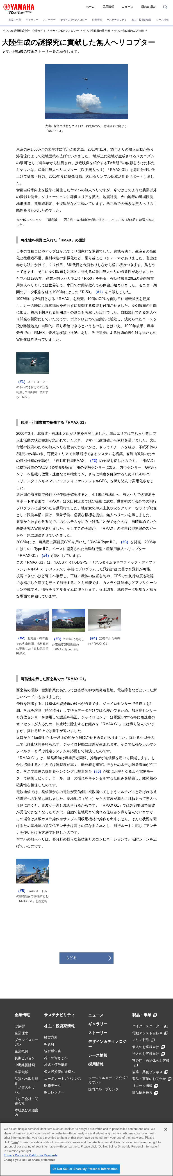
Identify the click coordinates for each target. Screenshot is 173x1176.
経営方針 (51, 1037)
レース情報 (162, 19)
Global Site (148, 6)
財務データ (52, 1085)
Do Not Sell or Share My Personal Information (85, 1169)
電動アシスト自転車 (147, 1033)
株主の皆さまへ (56, 1058)
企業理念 (21, 1033)
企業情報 (97, 19)
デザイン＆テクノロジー (107, 1044)
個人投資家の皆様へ (59, 1072)
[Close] (166, 1129)
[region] (86, 1149)
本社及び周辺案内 (26, 1112)
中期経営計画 (25, 1065)
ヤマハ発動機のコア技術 (129, 30)
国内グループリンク (103, 1089)
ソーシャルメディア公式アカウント (108, 1080)
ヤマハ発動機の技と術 (96, 30)
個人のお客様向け (145, 1047)
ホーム (90, 6)
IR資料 (49, 1044)
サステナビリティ (117, 19)
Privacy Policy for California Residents (30, 1155)
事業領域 (21, 1072)
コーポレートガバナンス (62, 1078)
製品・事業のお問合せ (149, 1079)
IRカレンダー (54, 1092)
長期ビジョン (25, 1058)
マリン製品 (140, 1040)
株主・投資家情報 (141, 19)
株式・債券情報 (56, 1065)
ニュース (127, 6)
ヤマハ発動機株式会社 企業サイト (24, 30)
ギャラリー (32, 19)
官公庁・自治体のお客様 (150, 1061)
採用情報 (108, 6)
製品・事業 (15, 19)
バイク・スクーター (147, 1026)
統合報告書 (52, 1051)
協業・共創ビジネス (147, 1072)
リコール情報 (142, 1086)
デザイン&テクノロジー (74, 19)
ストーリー (49, 19)
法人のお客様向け (145, 1054)
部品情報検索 (142, 1092)
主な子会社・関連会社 (26, 1101)
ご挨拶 (20, 1026)
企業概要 (21, 1051)
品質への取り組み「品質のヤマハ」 (26, 1085)
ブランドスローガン (26, 1042)
